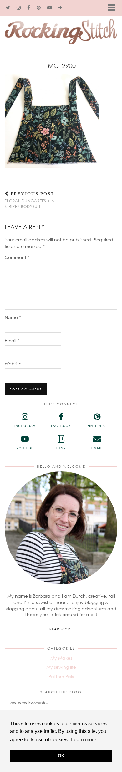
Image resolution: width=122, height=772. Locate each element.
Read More (61, 629)
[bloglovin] (60, 7)
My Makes (61, 658)
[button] (113, 8)
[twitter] (8, 7)
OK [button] (61, 755)
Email (12, 340)
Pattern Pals (61, 676)
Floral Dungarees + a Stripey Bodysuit (29, 200)
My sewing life (61, 667)
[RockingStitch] (61, 25)
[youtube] (49, 7)
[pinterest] (39, 7)
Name (13, 317)
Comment (17, 257)
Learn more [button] (83, 739)
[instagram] (19, 7)
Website (13, 363)
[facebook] (28, 7)
